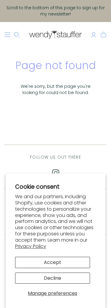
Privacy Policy (30, 246)
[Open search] (17, 35)
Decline (52, 278)
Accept (52, 262)
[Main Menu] (7, 35)
